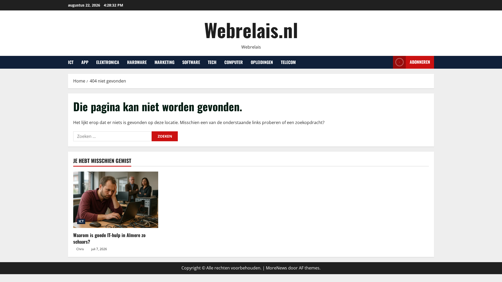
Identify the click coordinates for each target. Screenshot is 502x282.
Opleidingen (262, 62)
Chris (80, 249)
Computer (233, 62)
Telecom (288, 62)
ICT (70, 62)
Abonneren (420, 62)
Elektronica (107, 62)
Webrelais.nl (251, 30)
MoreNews (276, 268)
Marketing (164, 62)
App (84, 62)
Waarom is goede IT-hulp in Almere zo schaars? (109, 238)
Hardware (137, 62)
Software (191, 62)
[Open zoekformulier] (387, 62)
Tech (212, 62)
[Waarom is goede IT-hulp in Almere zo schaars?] (115, 200)
